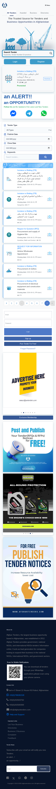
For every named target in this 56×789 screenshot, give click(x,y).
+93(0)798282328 (16, 695)
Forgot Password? (28, 348)
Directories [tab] (45, 13)
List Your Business (15, 724)
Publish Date (12, 134)
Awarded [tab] (23, 13)
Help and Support (16, 714)
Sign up (28, 339)
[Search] (50, 53)
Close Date (11, 143)
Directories (12, 728)
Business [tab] (33, 13)
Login (15, 61)
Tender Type (12, 125)
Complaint (12, 735)
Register (41, 61)
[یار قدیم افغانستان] (28, 500)
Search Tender (10, 52)
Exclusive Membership (28, 417)
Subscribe (43, 768)
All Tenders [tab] (11, 13)
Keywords (11, 152)
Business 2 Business (16, 731)
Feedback (12, 738)
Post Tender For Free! (28, 344)
